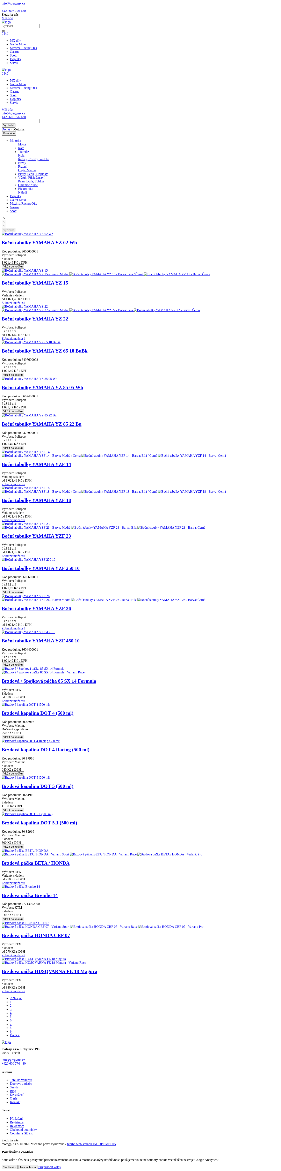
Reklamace (17, 1126)
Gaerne (14, 51)
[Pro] (169, 854)
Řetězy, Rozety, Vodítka (33, 159)
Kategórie (9, 133)
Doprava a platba (21, 1083)
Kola (21, 155)
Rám (21, 148)
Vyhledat (8, 125)
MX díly (15, 40)
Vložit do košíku (13, 266)
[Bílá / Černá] (106, 274)
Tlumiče (23, 151)
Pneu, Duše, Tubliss (31, 181)
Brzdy (22, 163)
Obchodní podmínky (23, 1129)
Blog (13, 1091)
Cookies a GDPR (21, 1133)
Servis (14, 63)
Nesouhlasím (28, 1167)
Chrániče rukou (28, 185)
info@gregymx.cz (13, 3)
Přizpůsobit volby (49, 1167)
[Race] (43, 672)
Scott (13, 55)
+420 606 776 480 (14, 11)
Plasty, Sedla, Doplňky (33, 174)
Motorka (15, 140)
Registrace (16, 1122)
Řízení (22, 166)
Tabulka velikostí (21, 1080)
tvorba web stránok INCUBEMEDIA (91, 1144)
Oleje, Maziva (27, 170)
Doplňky (15, 59)
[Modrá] (35, 274)
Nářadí (22, 192)
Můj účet (7, 18)
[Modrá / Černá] (41, 455)
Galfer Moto (18, 44)
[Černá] (177, 274)
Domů (6, 129)
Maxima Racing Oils (23, 48)
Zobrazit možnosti (13, 302)
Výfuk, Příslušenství (31, 177)
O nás (13, 1098)
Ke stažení (16, 1094)
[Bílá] (101, 310)
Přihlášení (16, 1118)
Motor (22, 144)
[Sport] (36, 854)
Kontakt (15, 1102)
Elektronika (25, 188)
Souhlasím (9, 1167)
